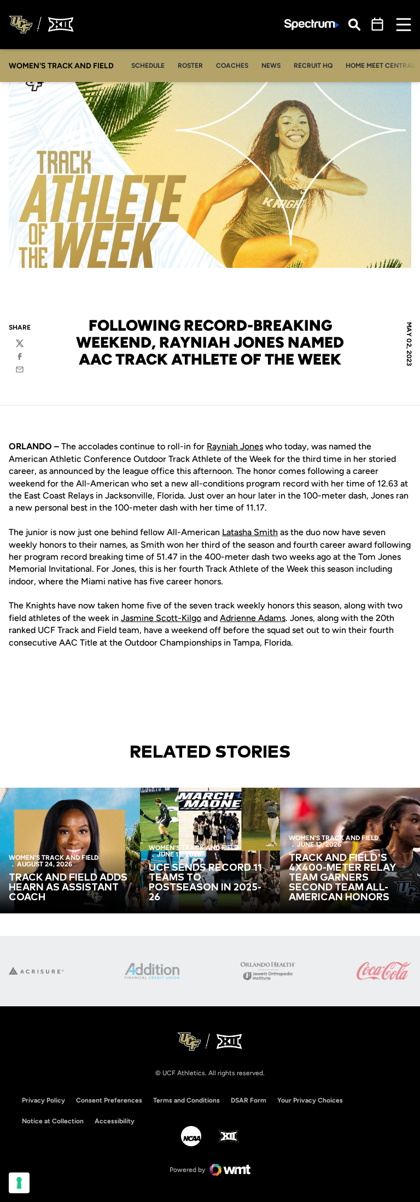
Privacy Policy (43, 1100)
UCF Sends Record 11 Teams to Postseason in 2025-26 (205, 882)
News (271, 65)
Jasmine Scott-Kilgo (161, 618)
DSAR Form (248, 1100)
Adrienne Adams (252, 618)
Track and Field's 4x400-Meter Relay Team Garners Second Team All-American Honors (342, 877)
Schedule (148, 65)
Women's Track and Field (53, 857)
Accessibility (115, 1121)
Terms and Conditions (186, 1100)
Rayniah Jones (235, 446)
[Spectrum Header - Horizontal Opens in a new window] (311, 25)
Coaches (232, 65)
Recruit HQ (316, 65)
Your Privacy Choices (310, 1100)
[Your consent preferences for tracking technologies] (19, 1182)
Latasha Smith (250, 532)
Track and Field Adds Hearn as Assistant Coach (68, 887)
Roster (190, 65)
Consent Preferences (109, 1100)
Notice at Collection (53, 1121)
